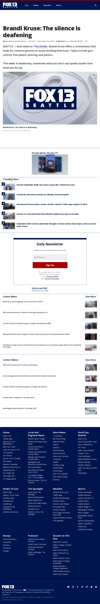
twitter (91, 587)
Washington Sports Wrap (85, 516)
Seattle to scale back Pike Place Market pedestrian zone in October (48, 214)
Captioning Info (9, 470)
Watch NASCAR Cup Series (61, 554)
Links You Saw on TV (11, 450)
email (96, 587)
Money (6, 535)
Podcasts (33, 535)
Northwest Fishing (85, 529)
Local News (57, 436)
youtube (68, 587)
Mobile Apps (8, 439)
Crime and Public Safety (37, 503)
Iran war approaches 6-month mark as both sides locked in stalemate (29, 376)
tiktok (82, 587)
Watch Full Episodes (36, 497)
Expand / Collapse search (95, 5)
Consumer (57, 459)
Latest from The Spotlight (34, 493)
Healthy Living (58, 465)
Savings (6, 551)
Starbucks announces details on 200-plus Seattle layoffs (43, 194)
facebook (78, 587)
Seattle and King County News (37, 443)
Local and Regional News (36, 434)
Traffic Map (57, 495)
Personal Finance (9, 539)
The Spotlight (35, 488)
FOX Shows (7, 455)
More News (59, 432)
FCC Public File (8, 473)
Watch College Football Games (62, 546)
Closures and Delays (61, 504)
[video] (91, 367)
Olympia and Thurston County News (36, 458)
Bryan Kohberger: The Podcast (36, 553)
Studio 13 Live (10, 488)
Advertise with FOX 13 (11, 467)
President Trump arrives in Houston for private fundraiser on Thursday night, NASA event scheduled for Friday (42, 346)
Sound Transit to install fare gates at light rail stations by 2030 (27, 323)
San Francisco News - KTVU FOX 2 (36, 471)
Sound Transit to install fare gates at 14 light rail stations (25, 387)
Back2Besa (82, 473)
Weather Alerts (59, 501)
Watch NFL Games (60, 542)
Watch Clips (7, 492)
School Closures (84, 462)
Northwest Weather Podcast (36, 548)
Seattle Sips (7, 504)
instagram (73, 587)
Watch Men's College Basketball (61, 562)
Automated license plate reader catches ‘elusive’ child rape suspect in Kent (52, 204)
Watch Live (82, 439)
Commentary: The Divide (45, 41)
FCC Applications (9, 479)
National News (59, 442)
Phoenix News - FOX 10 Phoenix (37, 481)
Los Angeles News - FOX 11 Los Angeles (36, 476)
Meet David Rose (35, 500)
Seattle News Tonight (36, 439)
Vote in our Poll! (39, 288)
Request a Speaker (10, 464)
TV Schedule (8, 452)
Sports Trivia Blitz (85, 523)
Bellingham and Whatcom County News (37, 463)
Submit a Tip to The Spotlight (36, 513)
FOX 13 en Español (60, 474)
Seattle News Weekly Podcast (36, 540)
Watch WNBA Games (61, 571)
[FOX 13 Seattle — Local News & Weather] (11, 5)
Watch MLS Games (60, 574)
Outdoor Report (84, 465)
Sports (81, 488)
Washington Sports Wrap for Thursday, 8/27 (20, 408)
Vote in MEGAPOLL (85, 444)
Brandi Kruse (9, 41)
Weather (57, 488)
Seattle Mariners (84, 495)
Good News (57, 471)
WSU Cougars (83, 512)
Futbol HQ (82, 526)
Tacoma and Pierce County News (35, 448)
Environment (58, 468)
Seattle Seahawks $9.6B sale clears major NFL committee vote (46, 185)
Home (6, 432)
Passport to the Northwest (9, 508)
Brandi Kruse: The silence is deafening (20, 127)
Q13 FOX (32, 41)
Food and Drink (59, 453)
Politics (56, 444)
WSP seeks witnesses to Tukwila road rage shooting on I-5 (25, 312)
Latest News (10, 296)
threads (87, 587)
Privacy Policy (52, 276)
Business (6, 545)
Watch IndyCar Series (61, 558)
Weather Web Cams (61, 492)
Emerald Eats (8, 501)
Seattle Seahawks (85, 492)
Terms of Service (52, 279)
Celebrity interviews (10, 512)
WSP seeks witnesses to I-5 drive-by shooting (20, 365)
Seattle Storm (83, 501)
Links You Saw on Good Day (87, 469)
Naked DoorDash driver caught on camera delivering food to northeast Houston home (36, 334)
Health (55, 462)
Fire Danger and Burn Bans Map (61, 513)
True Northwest (84, 456)
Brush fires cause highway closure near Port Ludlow (23, 301)
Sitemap (56, 479)
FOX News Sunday (60, 477)
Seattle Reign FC (84, 507)
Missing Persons (34, 506)
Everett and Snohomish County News (37, 453)
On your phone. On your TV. (45, 153)
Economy (6, 548)
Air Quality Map (59, 507)
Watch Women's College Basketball (60, 567)
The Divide (40, 46)
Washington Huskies (86, 510)
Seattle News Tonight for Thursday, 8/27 (18, 397)
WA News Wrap (59, 439)
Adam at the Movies (86, 450)
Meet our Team (9, 447)
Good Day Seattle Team (87, 442)
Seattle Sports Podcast (37, 544)
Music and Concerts (61, 456)
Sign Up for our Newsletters (9, 443)
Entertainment (58, 450)
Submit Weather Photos (87, 459)
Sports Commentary (86, 521)
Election (56, 447)
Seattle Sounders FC (86, 498)
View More (90, 296)
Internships (7, 461)
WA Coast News (34, 467)
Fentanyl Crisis (33, 509)
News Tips (7, 436)
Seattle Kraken (83, 504)
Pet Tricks (82, 447)
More (58, 5)
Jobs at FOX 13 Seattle (12, 458)
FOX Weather (58, 521)
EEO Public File (9, 476)
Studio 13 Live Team (11, 495)
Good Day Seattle (83, 434)
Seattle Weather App (61, 498)
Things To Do (83, 453)
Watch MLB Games (60, 550)
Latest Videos (10, 359)
